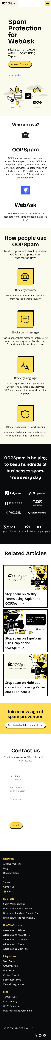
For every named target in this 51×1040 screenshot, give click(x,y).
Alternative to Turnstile (15, 944)
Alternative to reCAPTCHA (16, 934)
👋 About (8, 891)
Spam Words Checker (14, 903)
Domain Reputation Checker (17, 908)
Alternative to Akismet (14, 930)
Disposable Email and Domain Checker (23, 913)
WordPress (9, 961)
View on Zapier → (20, 64)
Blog (5, 868)
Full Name (15, 775)
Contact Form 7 (11, 975)
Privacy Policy (10, 1001)
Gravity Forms (10, 965)
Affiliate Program (12, 863)
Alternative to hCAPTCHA (16, 939)
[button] (47, 3)
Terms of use (10, 996)
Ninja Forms (9, 970)
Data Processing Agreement (17, 1010)
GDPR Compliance (12, 1006)
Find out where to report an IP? (19, 917)
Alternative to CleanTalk (15, 948)
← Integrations (15, 75)
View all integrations (13, 984)
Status (6, 882)
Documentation (11, 872)
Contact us (8, 886)
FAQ (5, 877)
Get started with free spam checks (25, 725)
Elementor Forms (12, 979)
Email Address (17, 787)
